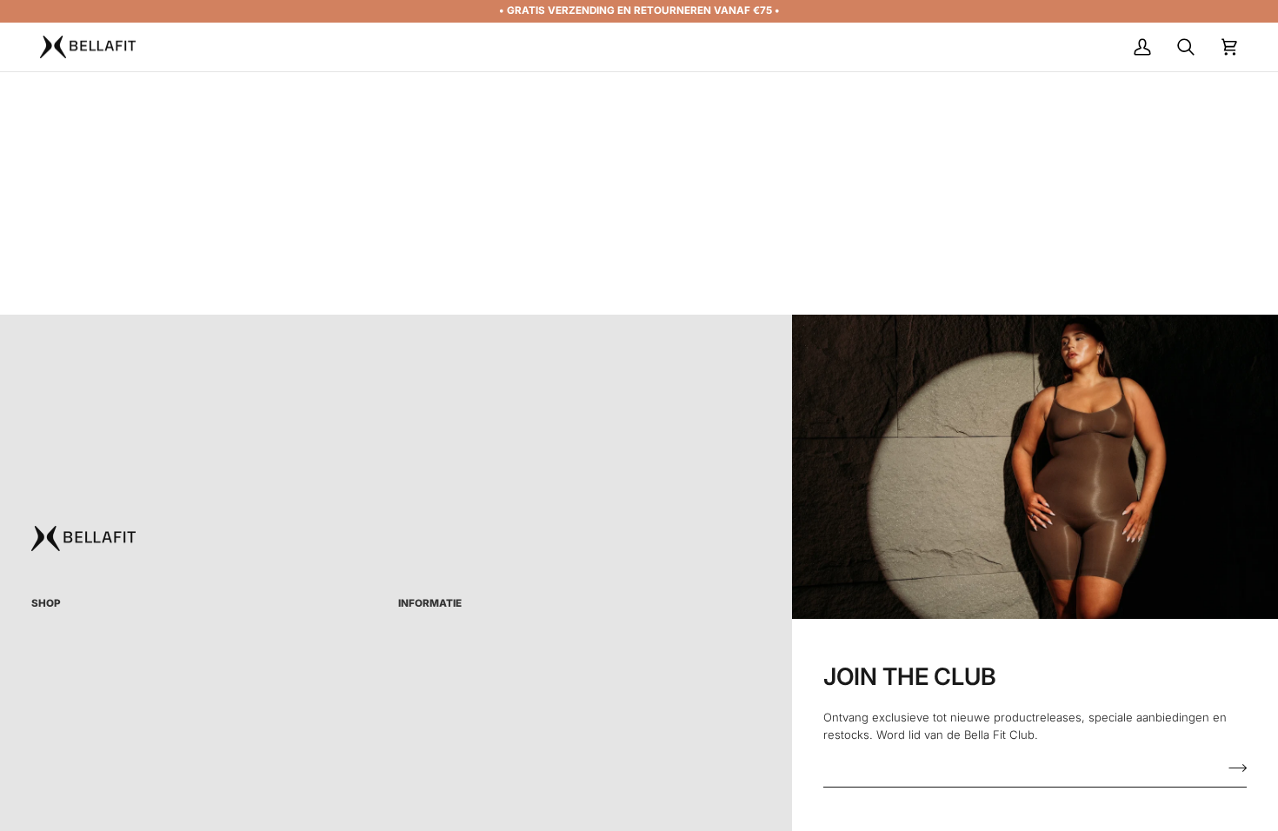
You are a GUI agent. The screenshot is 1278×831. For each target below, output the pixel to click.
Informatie (430, 603)
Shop (46, 603)
